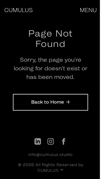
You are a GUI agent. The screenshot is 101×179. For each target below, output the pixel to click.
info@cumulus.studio (51, 154)
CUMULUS (18, 9)
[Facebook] (63, 142)
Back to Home (50, 102)
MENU (88, 9)
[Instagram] (50, 142)
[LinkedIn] (37, 142)
